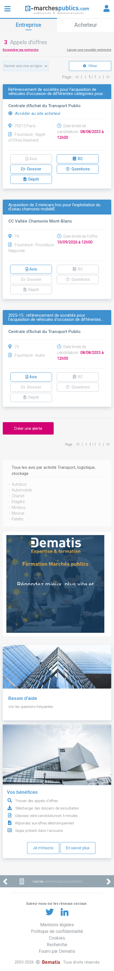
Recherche (57, 944)
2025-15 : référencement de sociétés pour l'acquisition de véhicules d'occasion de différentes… (55, 317)
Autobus (19, 484)
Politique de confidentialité (57, 931)
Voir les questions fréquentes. (31, 707)
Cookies (57, 938)
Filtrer (92, 66)
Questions (80, 169)
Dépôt (33, 179)
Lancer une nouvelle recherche (89, 50)
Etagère (18, 501)
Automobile (22, 490)
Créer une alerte (28, 428)
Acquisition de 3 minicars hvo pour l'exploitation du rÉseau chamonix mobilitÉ (54, 207)
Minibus (18, 507)
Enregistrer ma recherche (20, 50)
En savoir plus (78, 848)
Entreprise (28, 25)
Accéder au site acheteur (37, 113)
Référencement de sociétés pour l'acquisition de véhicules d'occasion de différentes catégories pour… (56, 92)
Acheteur (85, 25)
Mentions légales (57, 924)
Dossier (33, 169)
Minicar (18, 513)
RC (79, 159)
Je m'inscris (43, 848)
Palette (17, 519)
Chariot (18, 496)
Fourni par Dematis (57, 951)
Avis (32, 269)
